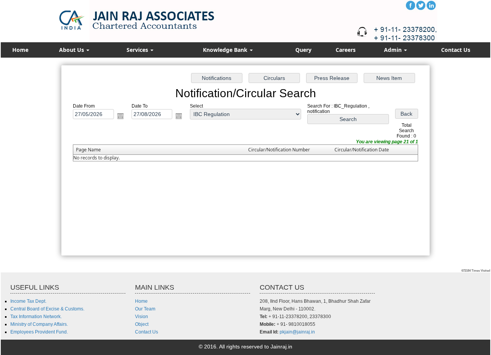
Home (20, 49)
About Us (72, 49)
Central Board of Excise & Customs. (47, 309)
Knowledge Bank (226, 49)
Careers (346, 49)
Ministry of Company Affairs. (39, 324)
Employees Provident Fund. (39, 332)
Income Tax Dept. (28, 301)
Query (303, 49)
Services (138, 49)
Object (141, 324)
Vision (141, 316)
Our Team (145, 309)
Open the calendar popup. (120, 116)
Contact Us (455, 49)
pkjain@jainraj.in (297, 332)
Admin (393, 49)
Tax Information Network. (36, 316)
